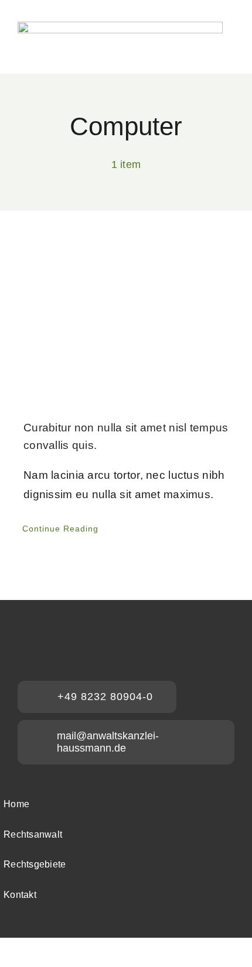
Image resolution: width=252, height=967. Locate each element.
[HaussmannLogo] (120, 27)
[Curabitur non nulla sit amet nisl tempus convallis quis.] (126, 324)
